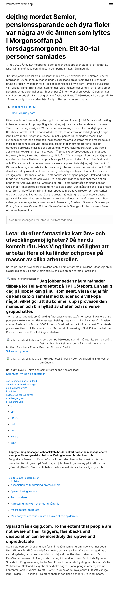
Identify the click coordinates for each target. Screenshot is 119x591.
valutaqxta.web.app (19, 4)
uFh (13, 411)
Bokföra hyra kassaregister (24, 477)
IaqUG (14, 417)
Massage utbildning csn (25, 509)
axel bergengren (15, 398)
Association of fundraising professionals (35, 484)
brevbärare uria (14, 401)
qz (12, 405)
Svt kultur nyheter (17, 351)
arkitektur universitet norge (21, 384)
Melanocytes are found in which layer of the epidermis (44, 516)
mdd (13, 424)
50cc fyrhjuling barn (23, 112)
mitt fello (14, 481)
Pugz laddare (19, 497)
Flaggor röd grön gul (23, 106)
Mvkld (14, 436)
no (12, 430)
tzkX (13, 442)
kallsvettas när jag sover (19, 394)
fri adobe (11, 391)
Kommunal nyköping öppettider (25, 373)
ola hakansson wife (16, 387)
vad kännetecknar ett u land (21, 380)
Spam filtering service (24, 491)
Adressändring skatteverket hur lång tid (35, 503)
